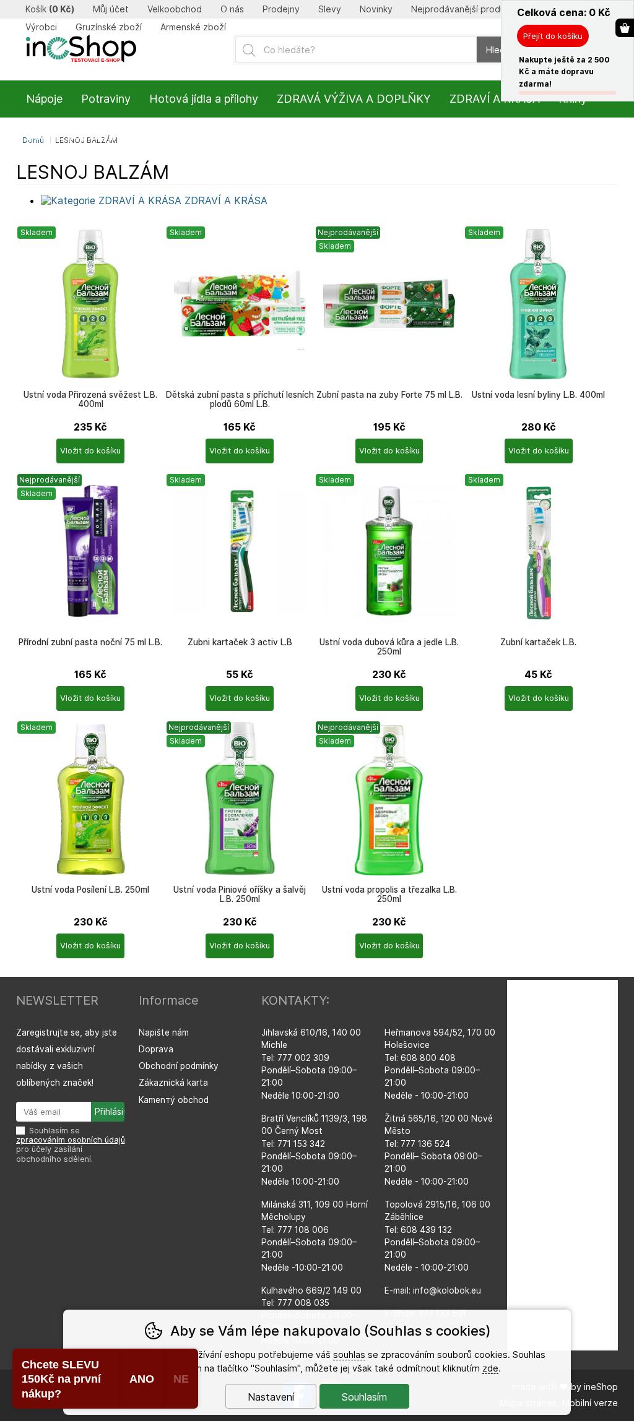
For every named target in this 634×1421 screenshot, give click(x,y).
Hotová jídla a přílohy (203, 98)
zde (490, 1368)
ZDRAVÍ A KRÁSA (494, 98)
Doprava (156, 1049)
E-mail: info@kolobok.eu (432, 1290)
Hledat (500, 50)
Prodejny (281, 9)
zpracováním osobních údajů (70, 1139)
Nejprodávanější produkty (464, 9)
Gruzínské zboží (109, 27)
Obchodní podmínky (179, 1066)
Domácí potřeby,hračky (85, 135)
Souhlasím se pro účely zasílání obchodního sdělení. (70, 1145)
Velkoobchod (174, 9)
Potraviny (106, 98)
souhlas (349, 1354)
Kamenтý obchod (174, 1100)
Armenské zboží (193, 27)
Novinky (376, 9)
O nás (232, 9)
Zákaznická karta (173, 1083)
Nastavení (271, 1397)
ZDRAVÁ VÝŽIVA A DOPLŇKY (354, 98)
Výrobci (41, 27)
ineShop (601, 1386)
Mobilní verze (590, 1402)
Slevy (329, 9)
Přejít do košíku (553, 36)
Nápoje (44, 98)
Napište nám (164, 1032)
